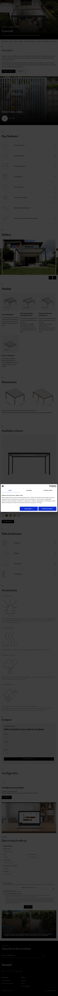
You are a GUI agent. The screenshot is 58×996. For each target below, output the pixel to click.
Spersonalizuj (27, 508)
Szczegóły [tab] (29, 490)
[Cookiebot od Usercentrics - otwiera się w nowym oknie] (50, 486)
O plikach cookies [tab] (47, 490)
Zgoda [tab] (10, 490)
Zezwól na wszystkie (47, 508)
